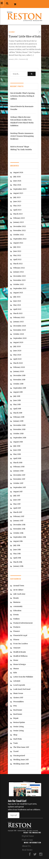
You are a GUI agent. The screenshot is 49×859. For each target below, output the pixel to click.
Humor (16, 669)
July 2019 (16, 396)
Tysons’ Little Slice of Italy (25, 36)
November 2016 (19, 529)
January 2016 (18, 566)
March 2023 (18, 214)
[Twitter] (35, 855)
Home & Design (19, 664)
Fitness (16, 640)
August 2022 (18, 243)
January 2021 (18, 322)
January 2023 (18, 222)
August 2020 (18, 342)
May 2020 (17, 355)
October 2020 (18, 334)
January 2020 (18, 371)
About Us (26, 846)
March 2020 (18, 363)
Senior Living (18, 727)
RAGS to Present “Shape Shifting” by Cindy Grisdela (21, 148)
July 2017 (16, 496)
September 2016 (19, 537)
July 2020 (17, 346)
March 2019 (17, 413)
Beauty (16, 598)
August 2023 (18, 193)
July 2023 (17, 197)
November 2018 (19, 429)
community (17, 606)
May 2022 (17, 255)
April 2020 (17, 359)
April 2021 (17, 309)
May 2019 (17, 404)
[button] (7, 3)
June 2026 (17, 181)
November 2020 (19, 330)
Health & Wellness (20, 656)
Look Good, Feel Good (21, 689)
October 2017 (18, 483)
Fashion (16, 619)
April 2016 (17, 558)
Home (15, 660)
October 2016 (18, 533)
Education (17, 611)
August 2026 (18, 172)
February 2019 (18, 417)
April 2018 (17, 458)
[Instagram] (40, 855)
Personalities (18, 702)
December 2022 (19, 226)
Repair (16, 718)
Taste (15, 743)
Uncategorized (19, 756)
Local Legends (19, 685)
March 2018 (17, 463)
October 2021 (18, 284)
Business (16, 602)
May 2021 (17, 305)
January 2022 (18, 272)
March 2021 (17, 313)
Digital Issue (28, 836)
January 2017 (18, 521)
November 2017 (19, 479)
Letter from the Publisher (23, 677)
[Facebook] (30, 855)
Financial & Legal (20, 635)
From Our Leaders (20, 644)
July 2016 (16, 545)
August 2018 (18, 442)
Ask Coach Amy (19, 594)
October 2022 (18, 235)
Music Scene (18, 693)
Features (16, 627)
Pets (15, 706)
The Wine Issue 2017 (21, 747)
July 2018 (16, 446)
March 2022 (18, 264)
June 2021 (17, 301)
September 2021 (19, 288)
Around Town (18, 586)
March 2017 (17, 512)
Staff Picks (17, 739)
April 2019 (17, 409)
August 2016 (18, 541)
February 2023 (19, 218)
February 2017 (18, 516)
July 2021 (16, 297)
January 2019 (18, 421)
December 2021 (19, 276)
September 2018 (19, 438)
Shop (15, 735)
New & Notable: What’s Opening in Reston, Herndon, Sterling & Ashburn (22, 96)
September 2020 (20, 338)
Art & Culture (18, 590)
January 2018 (18, 471)
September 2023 (19, 189)
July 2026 (17, 177)
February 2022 (19, 268)
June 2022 (17, 251)
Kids (15, 673)
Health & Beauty (19, 652)
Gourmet (12, 32)
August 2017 (17, 492)
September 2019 (19, 388)
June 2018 (17, 450)
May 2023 (17, 206)
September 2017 (19, 487)
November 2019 (19, 380)
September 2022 (19, 239)
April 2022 (17, 259)
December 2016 (19, 525)
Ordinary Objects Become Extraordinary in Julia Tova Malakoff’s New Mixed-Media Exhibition (22, 121)
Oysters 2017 (18, 698)
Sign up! (13, 815)
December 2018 (19, 425)
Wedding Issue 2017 (21, 760)
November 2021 (19, 280)
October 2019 (18, 384)
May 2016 (17, 554)
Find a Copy (27, 840)
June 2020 (17, 351)
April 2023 (17, 210)
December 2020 (19, 326)
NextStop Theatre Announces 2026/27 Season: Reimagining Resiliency (22, 136)
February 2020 (19, 367)
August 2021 (18, 293)
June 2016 (17, 550)
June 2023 (17, 201)
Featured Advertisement (23, 623)
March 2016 (17, 562)
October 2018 (18, 434)
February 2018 (18, 467)
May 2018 (17, 454)
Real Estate (17, 710)
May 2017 (16, 504)
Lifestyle (16, 681)
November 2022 (19, 230)
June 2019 (17, 400)
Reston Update (19, 722)
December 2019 (19, 375)
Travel (15, 751)
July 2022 (17, 247)
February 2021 (18, 317)
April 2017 (17, 508)
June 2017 (17, 500)
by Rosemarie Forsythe (21, 107)
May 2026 (17, 185)
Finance (16, 631)
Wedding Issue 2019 (21, 764)
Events (16, 615)
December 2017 (19, 475)
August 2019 (18, 392)
